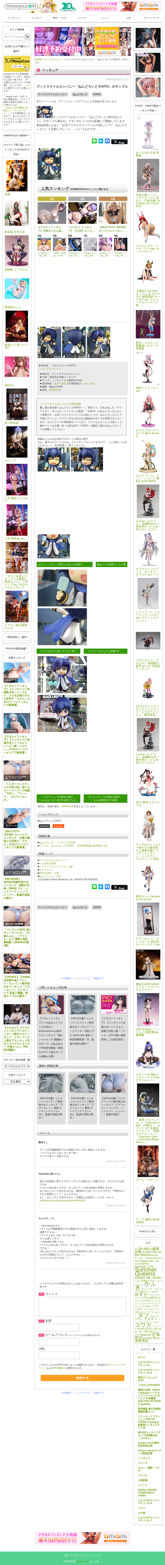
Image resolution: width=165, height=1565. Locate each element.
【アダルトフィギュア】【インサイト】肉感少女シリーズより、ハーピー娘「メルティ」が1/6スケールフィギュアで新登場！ (17, 744)
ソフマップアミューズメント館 (56, 866)
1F (136, 1249)
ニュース (143, 1463)
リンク (97, 1555)
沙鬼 (156, 1334)
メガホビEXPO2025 (149, 1385)
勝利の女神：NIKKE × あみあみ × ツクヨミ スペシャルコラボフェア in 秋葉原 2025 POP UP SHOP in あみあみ (149, 1397)
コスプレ (82, 18)
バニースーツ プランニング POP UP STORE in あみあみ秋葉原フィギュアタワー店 (149, 1422)
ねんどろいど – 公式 (50, 876)
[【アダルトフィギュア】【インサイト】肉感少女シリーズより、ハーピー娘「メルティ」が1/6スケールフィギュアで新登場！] (17, 723)
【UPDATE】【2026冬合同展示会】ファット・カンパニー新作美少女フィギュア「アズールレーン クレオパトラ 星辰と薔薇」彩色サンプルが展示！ (17, 986)
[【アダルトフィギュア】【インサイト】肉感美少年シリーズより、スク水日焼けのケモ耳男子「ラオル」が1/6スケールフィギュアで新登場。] (17, 672)
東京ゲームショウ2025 (147, 1379)
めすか (141, 1294)
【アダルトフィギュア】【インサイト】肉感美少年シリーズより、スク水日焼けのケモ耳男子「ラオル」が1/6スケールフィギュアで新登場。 (17, 695)
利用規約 (59, 1368)
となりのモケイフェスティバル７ (149, 1519)
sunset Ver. (143, 1277)
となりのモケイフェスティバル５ (149, 1502)
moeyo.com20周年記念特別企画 (148, 1444)
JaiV (157, 1261)
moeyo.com (82, 1561)
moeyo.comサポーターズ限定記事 (149, 1452)
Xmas (156, 1277)
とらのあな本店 (47, 863)
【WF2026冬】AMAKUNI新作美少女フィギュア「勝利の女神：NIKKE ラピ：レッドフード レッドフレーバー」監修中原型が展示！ (17, 888)
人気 (128, 18)
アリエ (154, 1300)
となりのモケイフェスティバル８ (149, 1371)
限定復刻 (147, 1338)
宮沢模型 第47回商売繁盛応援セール (149, 1410)
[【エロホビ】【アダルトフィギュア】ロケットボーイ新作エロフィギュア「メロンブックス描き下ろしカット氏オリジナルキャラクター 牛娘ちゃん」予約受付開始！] (17, 1014)
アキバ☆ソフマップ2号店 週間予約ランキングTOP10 (148, 1298)
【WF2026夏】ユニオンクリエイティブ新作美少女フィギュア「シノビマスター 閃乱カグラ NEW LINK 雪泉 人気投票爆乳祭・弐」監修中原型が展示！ (82, 1031)
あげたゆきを (61, 383)
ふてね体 (139, 1291)
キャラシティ (46, 869)
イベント (105, 18)
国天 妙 (157, 1328)
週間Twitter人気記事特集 (14, 924)
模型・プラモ (59, 18)
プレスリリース (10, 680)
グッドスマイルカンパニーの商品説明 (60, 404)
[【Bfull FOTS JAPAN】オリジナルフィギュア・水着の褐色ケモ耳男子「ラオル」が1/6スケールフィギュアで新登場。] (17, 818)
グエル (143, 1303)
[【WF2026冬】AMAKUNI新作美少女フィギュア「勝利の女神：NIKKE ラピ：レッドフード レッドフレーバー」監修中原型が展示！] (17, 865)
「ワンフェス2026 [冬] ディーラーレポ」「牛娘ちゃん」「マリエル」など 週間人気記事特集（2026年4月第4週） (17, 937)
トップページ (14, 18)
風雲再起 (141, 1341)
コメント (51, 1294)
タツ (143, 1315)
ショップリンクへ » (49, 368)
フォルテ (154, 1316)
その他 (141, 1512)
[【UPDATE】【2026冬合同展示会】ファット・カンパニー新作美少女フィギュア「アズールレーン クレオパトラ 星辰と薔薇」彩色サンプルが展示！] (17, 964)
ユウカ (143, 1325)
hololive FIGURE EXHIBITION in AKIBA (147, 1492)
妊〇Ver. (139, 1331)
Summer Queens (146, 1271)
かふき (145, 1285)
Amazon (44, 826)
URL (42, 1349)
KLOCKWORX (142, 1264)
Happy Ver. (147, 1260)
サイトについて (151, 18)
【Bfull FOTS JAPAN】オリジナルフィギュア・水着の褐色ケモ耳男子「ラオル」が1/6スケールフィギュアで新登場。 (17, 839)
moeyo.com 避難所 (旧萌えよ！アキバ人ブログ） (16, 110)
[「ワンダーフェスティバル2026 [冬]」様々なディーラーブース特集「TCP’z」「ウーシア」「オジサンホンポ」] (17, 770)
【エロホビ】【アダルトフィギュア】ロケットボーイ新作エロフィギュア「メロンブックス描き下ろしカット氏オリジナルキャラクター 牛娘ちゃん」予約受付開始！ (17, 1038)
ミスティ (151, 1319)
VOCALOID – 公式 (49, 873)
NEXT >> (99, 978)
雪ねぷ (157, 1338)
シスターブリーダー (147, 1308)
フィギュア (36, 18)
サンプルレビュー (15, 778)
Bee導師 (146, 1252)
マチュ (139, 1319)
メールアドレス (56, 1334)
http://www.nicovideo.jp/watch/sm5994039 (62, 1200)
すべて (141, 1357)
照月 (138, 1337)
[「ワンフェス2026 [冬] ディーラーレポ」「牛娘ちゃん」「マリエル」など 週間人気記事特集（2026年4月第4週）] (17, 916)
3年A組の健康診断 (147, 1250)
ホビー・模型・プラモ (149, 1469)
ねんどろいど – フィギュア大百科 (57, 842)
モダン (156, 1322)
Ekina (155, 1255)
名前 (48, 1320)
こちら (27, 85)
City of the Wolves (148, 1253)
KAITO (97, 94)
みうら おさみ (151, 1291)
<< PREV (66, 978)
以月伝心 (149, 1328)
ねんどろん (90, 383)
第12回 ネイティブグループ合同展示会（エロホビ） (149, 1435)
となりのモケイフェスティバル (149, 1363)
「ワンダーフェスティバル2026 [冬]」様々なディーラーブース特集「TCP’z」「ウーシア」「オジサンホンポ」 (17, 791)
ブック (141, 1508)
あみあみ (58, 826)
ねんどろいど (80, 94)
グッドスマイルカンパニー (52, 94)
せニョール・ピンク (151, 1289)
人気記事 (143, 1480)
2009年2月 (55, 390)
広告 (66, 1555)
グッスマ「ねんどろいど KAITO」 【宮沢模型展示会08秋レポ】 (73, 845)
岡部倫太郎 (145, 1335)
